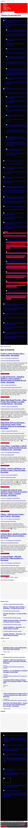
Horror (8, 475)
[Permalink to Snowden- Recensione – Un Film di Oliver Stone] (11, 610)
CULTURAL (5, 303)
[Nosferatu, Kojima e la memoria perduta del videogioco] (14, 206)
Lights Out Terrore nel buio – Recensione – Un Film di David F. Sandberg (15, 621)
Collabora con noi (7, 8)
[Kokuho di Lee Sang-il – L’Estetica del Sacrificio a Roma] (16, 50)
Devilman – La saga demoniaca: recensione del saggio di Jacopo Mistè (15, 671)
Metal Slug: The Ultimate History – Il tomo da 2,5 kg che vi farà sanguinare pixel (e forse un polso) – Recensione (15, 704)
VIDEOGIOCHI (5, 195)
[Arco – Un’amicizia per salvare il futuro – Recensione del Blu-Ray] (15, 90)
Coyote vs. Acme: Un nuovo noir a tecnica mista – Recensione (14, 236)
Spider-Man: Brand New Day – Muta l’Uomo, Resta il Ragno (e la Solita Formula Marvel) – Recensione (13, 402)
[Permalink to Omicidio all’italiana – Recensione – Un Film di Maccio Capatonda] (12, 631)
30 (13, 577)
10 (10, 577)
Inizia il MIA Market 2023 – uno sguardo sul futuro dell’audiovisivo (14, 773)
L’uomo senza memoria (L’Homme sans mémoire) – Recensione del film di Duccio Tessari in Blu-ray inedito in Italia (16, 132)
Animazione (8, 358)
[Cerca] (1, 1)
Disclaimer (5, 9)
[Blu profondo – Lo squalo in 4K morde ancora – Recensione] (16, 116)
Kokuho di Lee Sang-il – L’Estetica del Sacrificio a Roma (16, 52)
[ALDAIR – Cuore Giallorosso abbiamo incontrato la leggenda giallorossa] (16, 40)
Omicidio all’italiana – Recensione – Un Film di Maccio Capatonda (14, 634)
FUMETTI (5, 341)
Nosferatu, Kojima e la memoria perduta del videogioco (13, 209)
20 (12, 577)
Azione (6, 385)
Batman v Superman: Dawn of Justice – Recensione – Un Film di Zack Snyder (14, 607)
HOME (4, 18)
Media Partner (6, 7)
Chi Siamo (5, 4)
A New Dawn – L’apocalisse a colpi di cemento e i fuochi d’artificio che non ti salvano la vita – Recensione (13, 447)
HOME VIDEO (5, 87)
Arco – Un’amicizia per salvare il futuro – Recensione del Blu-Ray (15, 92)
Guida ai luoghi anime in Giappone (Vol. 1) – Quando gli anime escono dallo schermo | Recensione (15, 695)
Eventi (4, 3)
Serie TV (7, 159)
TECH (4, 343)
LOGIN (4, 344)
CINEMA (4, 19)
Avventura (10, 519)
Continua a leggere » (5, 373)
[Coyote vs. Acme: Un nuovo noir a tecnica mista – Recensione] (15, 233)
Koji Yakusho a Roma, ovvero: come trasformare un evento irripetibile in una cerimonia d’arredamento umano (15, 63)
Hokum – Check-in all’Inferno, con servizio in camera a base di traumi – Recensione (13, 470)
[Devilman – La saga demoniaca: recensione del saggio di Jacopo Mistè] (15, 314)
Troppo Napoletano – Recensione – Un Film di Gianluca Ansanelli (14, 627)
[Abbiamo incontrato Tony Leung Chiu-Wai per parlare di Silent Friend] (16, 79)
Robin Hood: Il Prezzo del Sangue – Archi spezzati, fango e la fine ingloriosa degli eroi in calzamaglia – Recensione (13, 425)
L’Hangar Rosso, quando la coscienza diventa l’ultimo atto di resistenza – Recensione (14, 535)
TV (3, 158)
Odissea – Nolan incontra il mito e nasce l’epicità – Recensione (12, 515)
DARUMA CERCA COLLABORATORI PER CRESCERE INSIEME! (14, 648)
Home (2, 346)
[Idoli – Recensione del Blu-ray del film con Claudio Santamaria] (16, 107)
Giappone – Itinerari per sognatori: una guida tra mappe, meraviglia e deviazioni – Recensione (15, 661)
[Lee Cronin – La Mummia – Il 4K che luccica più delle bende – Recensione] (16, 98)
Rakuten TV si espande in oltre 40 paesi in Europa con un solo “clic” (15, 785)
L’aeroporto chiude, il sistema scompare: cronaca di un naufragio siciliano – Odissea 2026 (15, 681)
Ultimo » (16, 577)
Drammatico (9, 498)
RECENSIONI (5, 232)
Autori (4, 6)
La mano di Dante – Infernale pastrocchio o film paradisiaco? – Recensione (12, 558)
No (23, 825)
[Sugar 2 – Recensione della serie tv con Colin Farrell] (13, 161)
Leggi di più (3, 826)
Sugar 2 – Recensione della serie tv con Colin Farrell (12, 163)
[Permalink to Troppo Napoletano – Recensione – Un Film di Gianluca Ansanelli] (12, 624)
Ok (21, 825)
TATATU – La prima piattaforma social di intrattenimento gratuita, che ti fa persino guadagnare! (15, 794)
